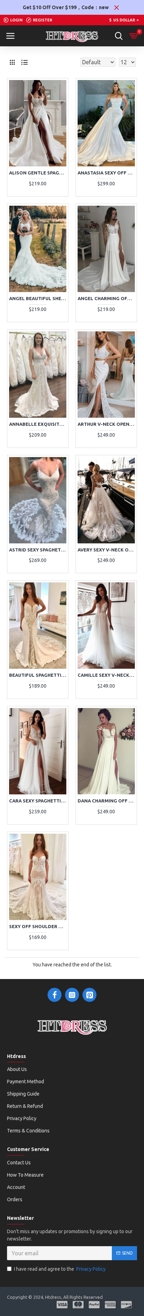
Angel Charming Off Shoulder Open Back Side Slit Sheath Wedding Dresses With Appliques (106, 298)
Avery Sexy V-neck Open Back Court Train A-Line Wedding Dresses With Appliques (106, 549)
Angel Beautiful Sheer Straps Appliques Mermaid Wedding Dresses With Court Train (37, 298)
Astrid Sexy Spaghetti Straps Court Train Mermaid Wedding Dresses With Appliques (37, 549)
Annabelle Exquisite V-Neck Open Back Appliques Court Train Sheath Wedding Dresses (37, 424)
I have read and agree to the (60, 1269)
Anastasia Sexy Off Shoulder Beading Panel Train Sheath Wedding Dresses (106, 172)
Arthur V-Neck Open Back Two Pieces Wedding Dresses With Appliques (106, 424)
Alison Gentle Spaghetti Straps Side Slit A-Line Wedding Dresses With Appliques (37, 172)
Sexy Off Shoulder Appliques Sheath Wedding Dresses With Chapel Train (37, 926)
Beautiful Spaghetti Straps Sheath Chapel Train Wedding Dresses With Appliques (37, 675)
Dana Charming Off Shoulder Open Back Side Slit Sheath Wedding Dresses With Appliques (106, 800)
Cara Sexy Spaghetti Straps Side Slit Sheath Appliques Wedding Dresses (37, 800)
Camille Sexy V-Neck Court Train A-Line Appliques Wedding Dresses (106, 675)
